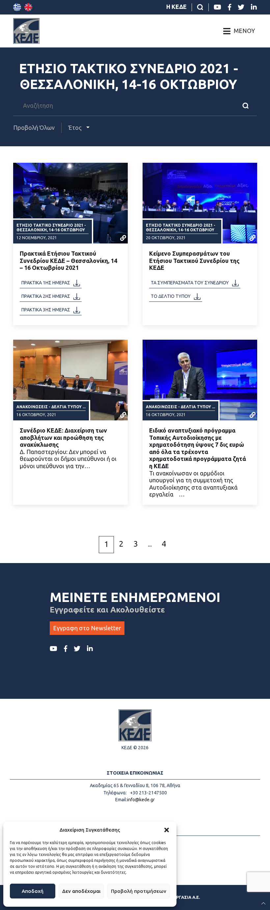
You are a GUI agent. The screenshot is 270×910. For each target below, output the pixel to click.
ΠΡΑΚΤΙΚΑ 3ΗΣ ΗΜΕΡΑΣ (45, 309)
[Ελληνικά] (17, 7)
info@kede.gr (141, 799)
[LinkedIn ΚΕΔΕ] (254, 7)
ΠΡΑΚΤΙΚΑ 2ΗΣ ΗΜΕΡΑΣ (45, 296)
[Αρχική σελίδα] (26, 31)
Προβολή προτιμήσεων (138, 891)
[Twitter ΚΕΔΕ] (241, 7)
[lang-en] (28, 7)
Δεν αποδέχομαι (81, 891)
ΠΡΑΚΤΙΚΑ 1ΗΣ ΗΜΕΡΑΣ (45, 282)
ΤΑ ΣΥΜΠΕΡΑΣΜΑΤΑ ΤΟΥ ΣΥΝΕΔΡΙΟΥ (190, 282)
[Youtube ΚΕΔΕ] (217, 7)
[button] (166, 830)
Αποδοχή (32, 891)
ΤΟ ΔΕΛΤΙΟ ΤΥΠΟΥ (171, 296)
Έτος (75, 127)
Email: (121, 799)
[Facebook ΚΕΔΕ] (229, 7)
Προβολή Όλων (34, 127)
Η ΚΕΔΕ (176, 6)
